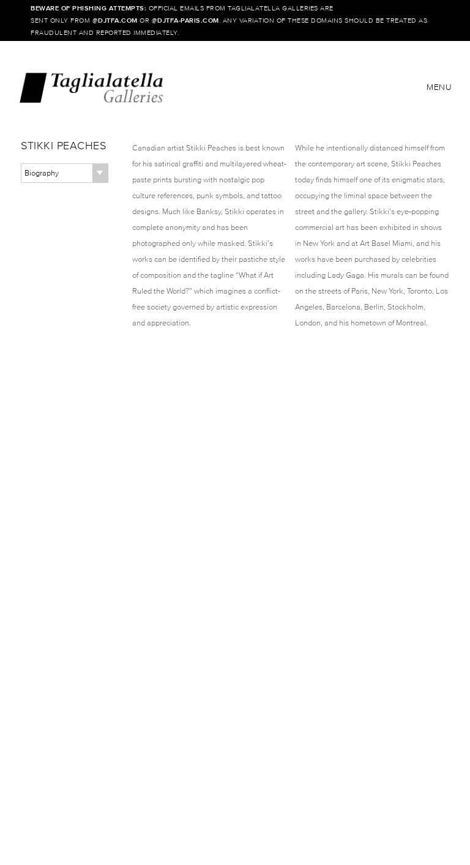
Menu (439, 87)
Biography (41, 172)
